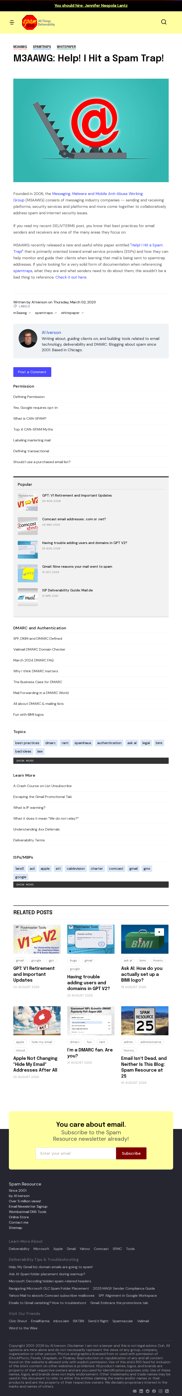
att (58, 868)
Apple (58, 1249)
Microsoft (41, 1249)
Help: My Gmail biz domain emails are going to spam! (51, 1267)
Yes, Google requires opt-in (35, 407)
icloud (20, 1050)
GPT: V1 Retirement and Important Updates (77, 495)
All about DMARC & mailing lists (38, 703)
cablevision (76, 868)
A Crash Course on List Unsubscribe (42, 786)
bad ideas (23, 751)
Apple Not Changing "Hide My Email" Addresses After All (35, 1064)
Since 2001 (17, 1190)
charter (97, 868)
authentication (109, 743)
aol (32, 868)
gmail (133, 868)
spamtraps (42, 47)
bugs (73, 960)
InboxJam (61, 1321)
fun (89, 1042)
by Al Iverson (19, 1195)
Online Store (19, 1217)
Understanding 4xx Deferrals (36, 829)
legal (146, 743)
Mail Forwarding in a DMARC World (41, 692)
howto (158, 960)
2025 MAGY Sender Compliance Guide (124, 1289)
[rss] (166, 1390)
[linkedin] (140, 1390)
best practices (27, 743)
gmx (147, 868)
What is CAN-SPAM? (29, 418)
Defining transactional (31, 451)
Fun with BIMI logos (28, 714)
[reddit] (146, 1390)
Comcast (101, 1249)
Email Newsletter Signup (28, 1206)
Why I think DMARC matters (35, 671)
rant (65, 743)
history (129, 1050)
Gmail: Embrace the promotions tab (119, 1303)
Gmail (71, 1249)
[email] (133, 1390)
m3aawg (20, 47)
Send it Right (98, 1321)
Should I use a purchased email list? (42, 462)
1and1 (19, 868)
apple (45, 868)
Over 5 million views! (25, 1201)
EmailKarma (40, 1321)
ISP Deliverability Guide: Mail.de (67, 590)
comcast (116, 868)
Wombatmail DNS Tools (27, 1211)
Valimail (143, 1321)
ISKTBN (78, 1321)
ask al (131, 743)
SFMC (117, 1249)
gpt (51, 960)
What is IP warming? (29, 807)
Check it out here (70, 277)
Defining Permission (29, 396)
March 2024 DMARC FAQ (33, 660)
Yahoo (85, 1249)
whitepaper (66, 47)
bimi (159, 743)
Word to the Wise (23, 1328)
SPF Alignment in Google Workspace (128, 1296)
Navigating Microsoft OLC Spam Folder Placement (49, 1289)
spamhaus (83, 743)
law (40, 751)
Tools (130, 1249)
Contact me (18, 1222)
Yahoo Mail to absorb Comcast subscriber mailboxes (52, 1296)
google (20, 877)
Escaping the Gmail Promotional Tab (42, 796)
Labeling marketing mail (32, 440)
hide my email (42, 1042)
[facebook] (153, 1390)
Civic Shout (18, 1321)
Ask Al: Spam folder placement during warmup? (47, 1274)
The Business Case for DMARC (37, 682)
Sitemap (15, 1227)
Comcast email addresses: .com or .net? (74, 519)
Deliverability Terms (29, 840)
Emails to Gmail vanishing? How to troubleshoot (47, 1303)
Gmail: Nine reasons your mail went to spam (77, 566)
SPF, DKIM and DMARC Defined (37, 638)
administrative (150, 1042)
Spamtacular (123, 1321)
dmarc (50, 743)
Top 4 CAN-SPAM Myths (33, 429)
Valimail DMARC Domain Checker (39, 649)
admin (128, 1042)
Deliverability (19, 1249)
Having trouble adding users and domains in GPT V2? (84, 543)
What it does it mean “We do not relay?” (46, 818)
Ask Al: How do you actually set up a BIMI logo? (141, 974)
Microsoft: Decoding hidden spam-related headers (50, 1281)
